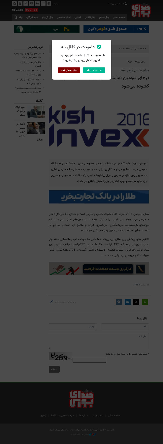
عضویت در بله (94, 70)
